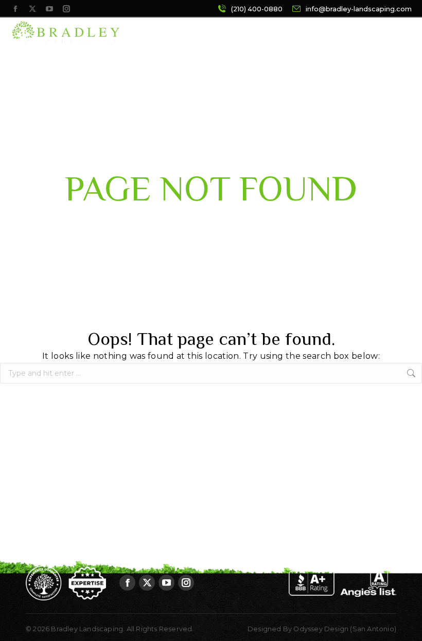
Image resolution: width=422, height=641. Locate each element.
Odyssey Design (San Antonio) (344, 629)
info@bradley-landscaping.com (359, 9)
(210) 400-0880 (257, 9)
